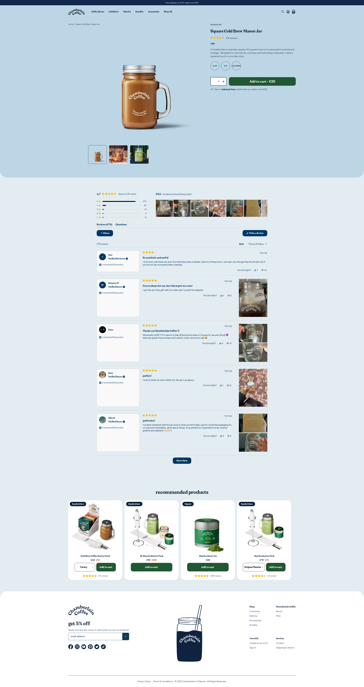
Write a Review (258, 233)
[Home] (76, 12)
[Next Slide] (265, 208)
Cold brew (255, 611)
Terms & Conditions (163, 681)
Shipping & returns (285, 647)
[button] (223, 38)
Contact (280, 643)
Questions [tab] (121, 225)
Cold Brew (114, 11)
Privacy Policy (144, 681)
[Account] (288, 12)
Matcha (127, 11)
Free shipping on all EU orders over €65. (182, 2)
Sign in (253, 647)
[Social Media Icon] (70, 647)
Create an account (259, 643)
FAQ (278, 615)
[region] (211, 208)
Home (71, 24)
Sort (242, 244)
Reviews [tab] (104, 225)
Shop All (168, 11)
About (279, 611)
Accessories (153, 11)
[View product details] (95, 527)
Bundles (139, 11)
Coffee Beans (97, 11)
